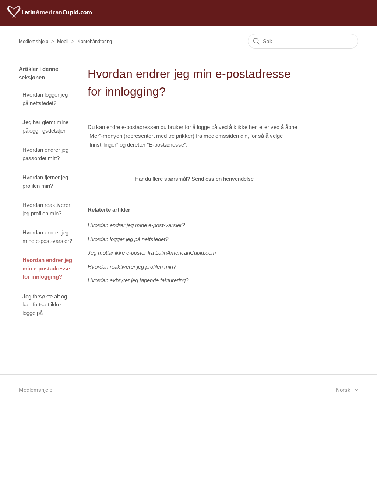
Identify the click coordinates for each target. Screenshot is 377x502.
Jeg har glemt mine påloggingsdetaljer (45, 126)
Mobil (62, 41)
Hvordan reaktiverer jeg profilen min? (46, 209)
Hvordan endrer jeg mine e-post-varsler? (47, 236)
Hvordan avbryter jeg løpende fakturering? (138, 280)
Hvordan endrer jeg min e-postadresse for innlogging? (47, 268)
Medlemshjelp (33, 41)
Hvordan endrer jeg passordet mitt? (45, 154)
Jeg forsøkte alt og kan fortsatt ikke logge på (44, 304)
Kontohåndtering (94, 41)
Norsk (344, 390)
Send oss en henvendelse (222, 179)
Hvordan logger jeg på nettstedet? (45, 99)
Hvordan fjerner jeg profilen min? (45, 181)
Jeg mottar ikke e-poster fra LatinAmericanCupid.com (152, 253)
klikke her (244, 127)
